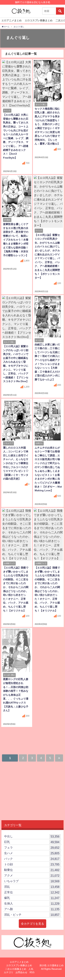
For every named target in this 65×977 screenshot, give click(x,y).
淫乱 (31, 886)
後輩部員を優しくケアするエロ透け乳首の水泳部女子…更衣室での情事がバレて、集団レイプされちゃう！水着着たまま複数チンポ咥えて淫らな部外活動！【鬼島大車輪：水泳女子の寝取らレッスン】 (15, 240)
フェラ (31, 847)
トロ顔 (31, 864)
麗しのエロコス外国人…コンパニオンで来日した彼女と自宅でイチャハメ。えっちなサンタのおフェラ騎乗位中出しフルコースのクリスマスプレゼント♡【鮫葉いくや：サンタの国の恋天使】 (15, 463)
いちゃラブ (31, 881)
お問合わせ (21, 972)
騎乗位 (31, 869)
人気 (31, 969)
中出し (31, 836)
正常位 (31, 892)
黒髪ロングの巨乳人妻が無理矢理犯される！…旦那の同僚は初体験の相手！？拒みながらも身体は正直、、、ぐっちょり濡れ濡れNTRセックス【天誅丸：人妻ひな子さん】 (15, 695)
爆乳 (31, 897)
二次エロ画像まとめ (15, 969)
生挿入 (31, 903)
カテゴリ (8, 972)
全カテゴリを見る (32, 923)
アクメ (31, 875)
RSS (32, 972)
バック (31, 858)
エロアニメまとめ (11, 20)
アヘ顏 (31, 909)
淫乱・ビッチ (31, 914)
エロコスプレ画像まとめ (39, 20)
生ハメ (31, 853)
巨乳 (31, 841)
